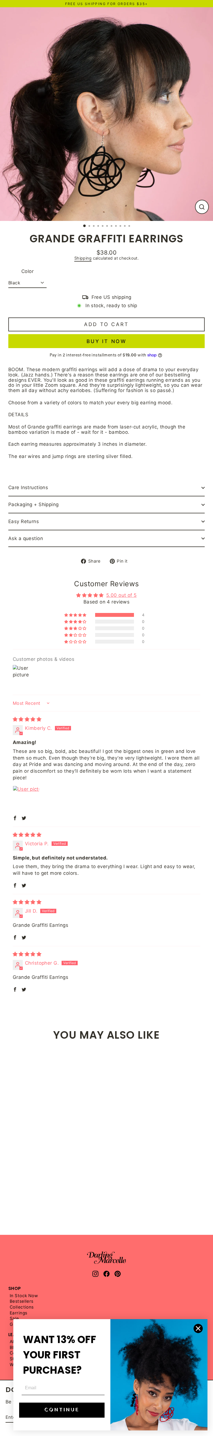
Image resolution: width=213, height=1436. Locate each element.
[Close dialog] (198, 1328)
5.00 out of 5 (121, 595)
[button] (75, 615)
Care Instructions (28, 487)
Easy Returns (23, 521)
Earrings (18, 1313)
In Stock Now (24, 1296)
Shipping (83, 258)
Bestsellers (22, 1301)
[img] (27, 719)
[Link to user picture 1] (26, 799)
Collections (22, 1307)
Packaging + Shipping (33, 504)
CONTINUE (62, 1410)
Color (27, 271)
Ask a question (25, 538)
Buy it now (107, 341)
